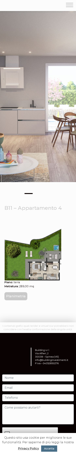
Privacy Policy (28, 448)
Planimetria (16, 296)
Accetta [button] (49, 448)
